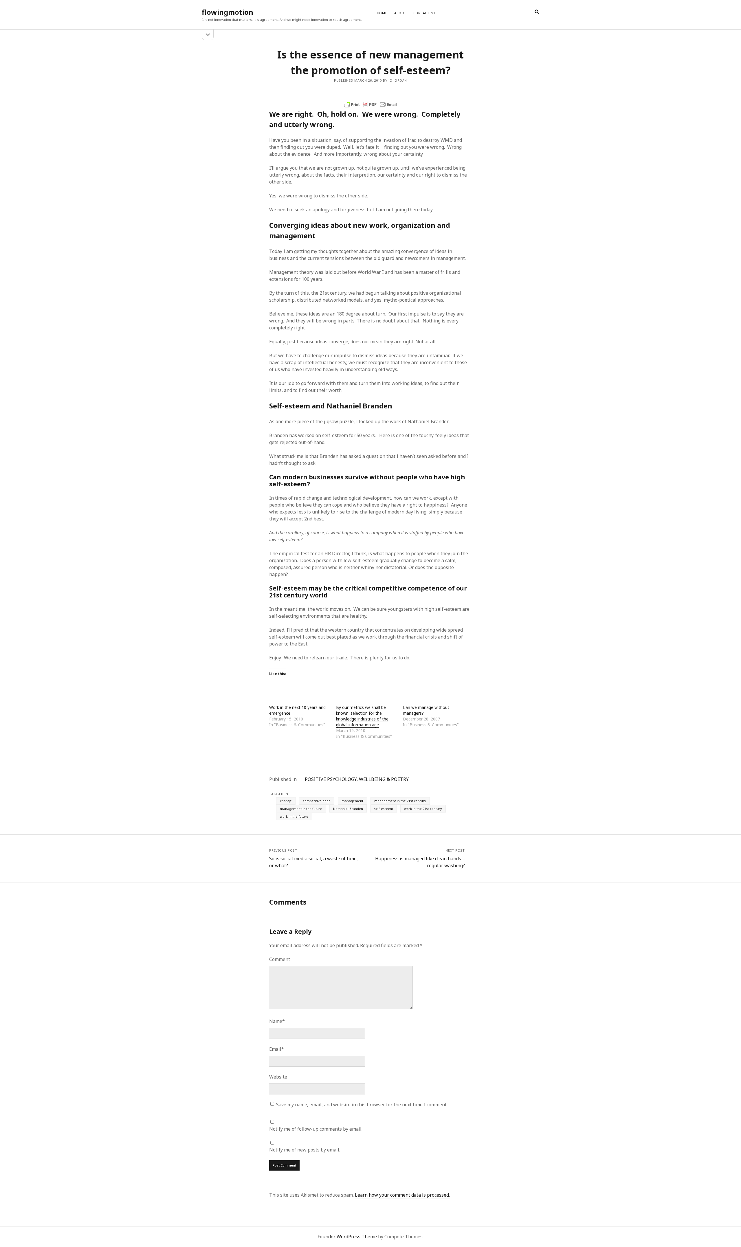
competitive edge (317, 801)
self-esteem (383, 808)
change (286, 801)
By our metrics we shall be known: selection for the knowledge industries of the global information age (362, 716)
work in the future (294, 816)
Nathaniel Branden (348, 808)
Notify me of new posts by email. (304, 1150)
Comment (279, 959)
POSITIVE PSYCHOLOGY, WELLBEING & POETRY (357, 779)
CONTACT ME (424, 13)
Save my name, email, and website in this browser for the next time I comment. (361, 1104)
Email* (276, 1049)
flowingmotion (227, 12)
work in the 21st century (423, 808)
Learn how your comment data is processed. (402, 1195)
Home (382, 13)
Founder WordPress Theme (347, 1236)
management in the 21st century (400, 801)
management (352, 801)
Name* (277, 1021)
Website (278, 1077)
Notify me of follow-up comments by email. (315, 1129)
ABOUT (400, 13)
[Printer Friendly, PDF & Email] (370, 104)
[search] (537, 12)
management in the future (301, 808)
